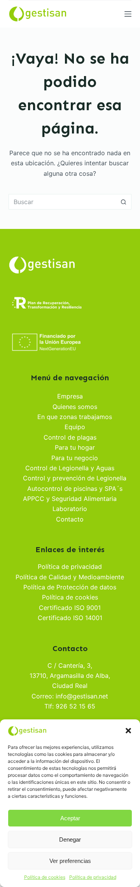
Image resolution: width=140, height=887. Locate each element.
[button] (128, 731)
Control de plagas (70, 437)
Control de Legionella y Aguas (69, 468)
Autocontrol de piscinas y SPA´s (74, 488)
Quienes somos (74, 407)
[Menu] (127, 13)
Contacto (70, 519)
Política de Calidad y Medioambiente (70, 577)
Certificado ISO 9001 (70, 608)
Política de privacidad (92, 877)
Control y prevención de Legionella (74, 478)
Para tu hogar (75, 447)
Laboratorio (69, 509)
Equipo (75, 427)
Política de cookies (44, 877)
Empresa (70, 396)
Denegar (70, 839)
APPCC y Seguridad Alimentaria (70, 498)
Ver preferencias (70, 861)
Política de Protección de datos (69, 587)
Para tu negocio (74, 458)
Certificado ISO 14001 (70, 618)
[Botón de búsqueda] (123, 202)
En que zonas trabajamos (74, 417)
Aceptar (70, 818)
